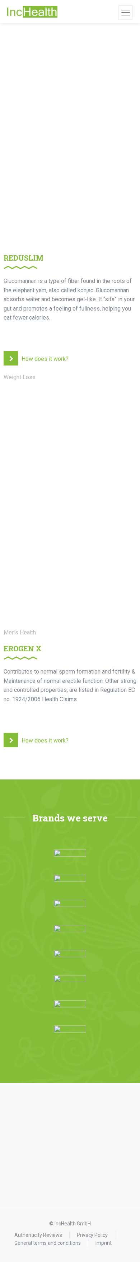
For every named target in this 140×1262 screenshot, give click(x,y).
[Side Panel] (125, 12)
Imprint (103, 1243)
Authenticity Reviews (38, 1235)
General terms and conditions (47, 1243)
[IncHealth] (32, 12)
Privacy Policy (92, 1235)
